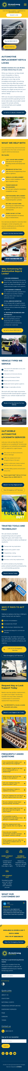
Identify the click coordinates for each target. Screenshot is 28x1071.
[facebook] (6, 1053)
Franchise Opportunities (11, 1005)
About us (5, 995)
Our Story (5, 998)
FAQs (3, 1013)
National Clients (8, 1002)
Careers (5, 1016)
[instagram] (3, 1053)
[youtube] (14, 1053)
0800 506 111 (18, 936)
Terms (4, 1020)
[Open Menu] (25, 4)
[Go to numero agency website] (19, 1066)
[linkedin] (10, 1053)
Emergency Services (9, 1009)
